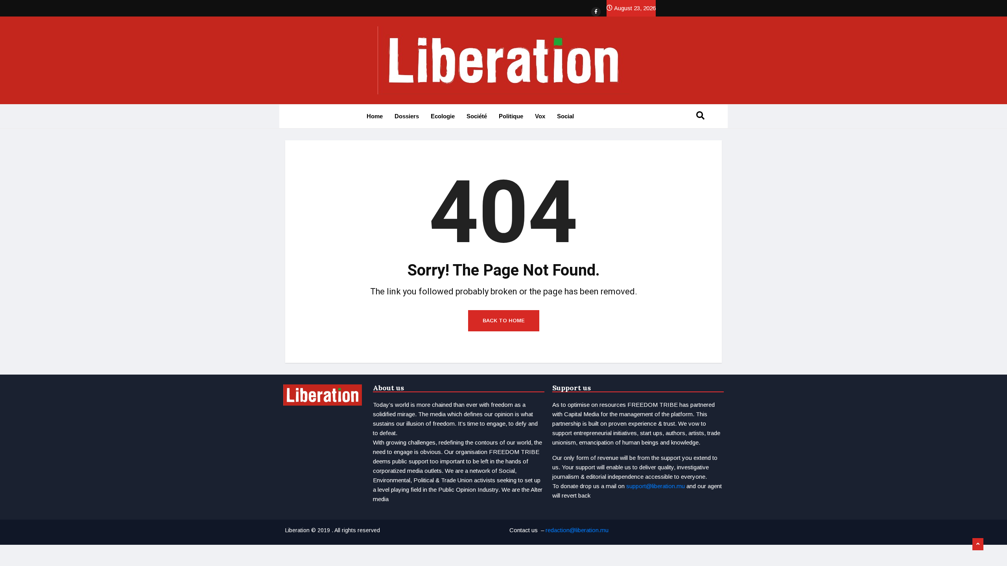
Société (477, 116)
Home (375, 116)
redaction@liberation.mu (577, 530)
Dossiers (407, 116)
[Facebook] (596, 12)
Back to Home (504, 320)
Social (565, 116)
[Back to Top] (977, 544)
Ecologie (443, 116)
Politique (511, 116)
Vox (540, 116)
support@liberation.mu (655, 486)
